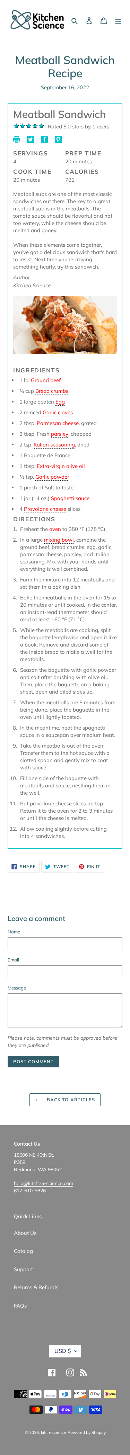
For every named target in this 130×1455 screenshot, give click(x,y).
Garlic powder (52, 476)
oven (55, 529)
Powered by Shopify (87, 1432)
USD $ (62, 1350)
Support (23, 1269)
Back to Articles (70, 1099)
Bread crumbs (51, 391)
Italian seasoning (54, 444)
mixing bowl (59, 539)
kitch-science (53, 1432)
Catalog (23, 1251)
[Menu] (118, 20)
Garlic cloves (58, 412)
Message (17, 988)
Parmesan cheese (58, 423)
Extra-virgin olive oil (61, 466)
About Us (25, 1233)
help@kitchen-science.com (43, 1183)
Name (14, 931)
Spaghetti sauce (70, 498)
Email (13, 960)
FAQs (20, 1305)
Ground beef (46, 380)
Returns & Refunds (36, 1287)
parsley (59, 434)
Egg (60, 401)
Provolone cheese (45, 509)
